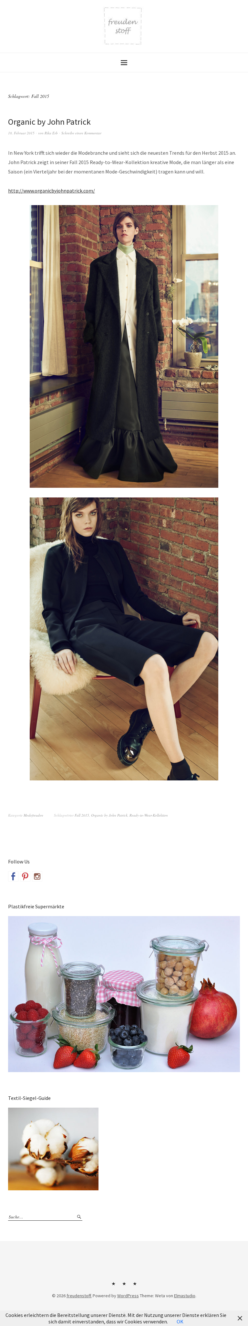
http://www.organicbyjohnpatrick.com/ (51, 190)
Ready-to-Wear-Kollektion (148, 815)
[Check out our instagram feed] (37, 876)
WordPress (128, 1296)
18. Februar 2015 (21, 133)
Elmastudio (184, 1296)
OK (180, 1321)
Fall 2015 (82, 815)
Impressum (124, 1286)
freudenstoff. (79, 1296)
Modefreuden (33, 815)
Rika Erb (51, 133)
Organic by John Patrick (49, 121)
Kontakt (113, 1286)
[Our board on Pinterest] (25, 876)
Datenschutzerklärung (135, 1286)
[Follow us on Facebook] (13, 876)
